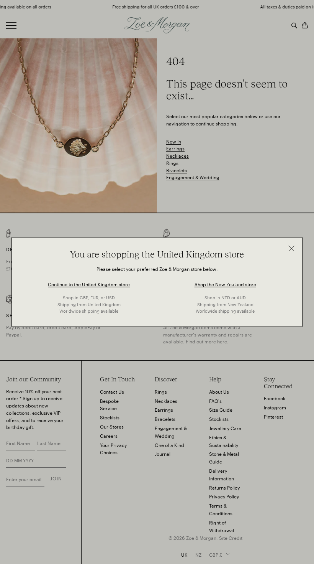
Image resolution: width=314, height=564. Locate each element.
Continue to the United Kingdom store (89, 283)
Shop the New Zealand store (225, 283)
